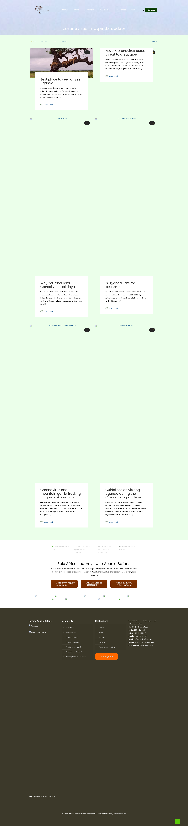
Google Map (149, 645)
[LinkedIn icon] (95, 818)
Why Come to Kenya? (73, 647)
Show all (154, 41)
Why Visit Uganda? (72, 637)
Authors (64, 41)
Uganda (101, 627)
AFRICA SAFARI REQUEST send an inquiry (65, 584)
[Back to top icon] (177, 821)
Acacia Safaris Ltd (50, 105)
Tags (54, 41)
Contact (151, 10)
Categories (43, 41)
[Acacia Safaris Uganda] (42, 10)
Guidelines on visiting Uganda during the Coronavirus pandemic (124, 494)
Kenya (101, 632)
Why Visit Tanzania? (73, 642)
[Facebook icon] (90, 818)
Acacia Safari (113, 76)
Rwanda (102, 637)
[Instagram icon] (97, 818)
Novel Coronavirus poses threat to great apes (125, 52)
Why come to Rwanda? (74, 652)
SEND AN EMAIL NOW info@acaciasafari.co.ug (124, 584)
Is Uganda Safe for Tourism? (120, 285)
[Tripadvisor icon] (100, 818)
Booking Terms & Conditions (76, 657)
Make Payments (71, 632)
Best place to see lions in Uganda (60, 81)
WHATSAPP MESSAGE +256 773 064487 (94, 584)
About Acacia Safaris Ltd (107, 647)
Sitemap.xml (70, 627)
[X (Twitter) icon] (93, 818)
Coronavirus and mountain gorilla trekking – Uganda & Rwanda (60, 494)
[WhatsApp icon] (88, 818)
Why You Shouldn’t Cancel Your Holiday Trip (60, 285)
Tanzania (102, 642)
